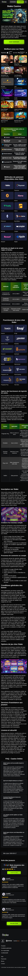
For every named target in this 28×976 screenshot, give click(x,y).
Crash (16, 52)
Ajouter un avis (14, 872)
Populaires (3, 52)
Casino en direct (10, 52)
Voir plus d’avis (14, 923)
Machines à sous (22, 53)
